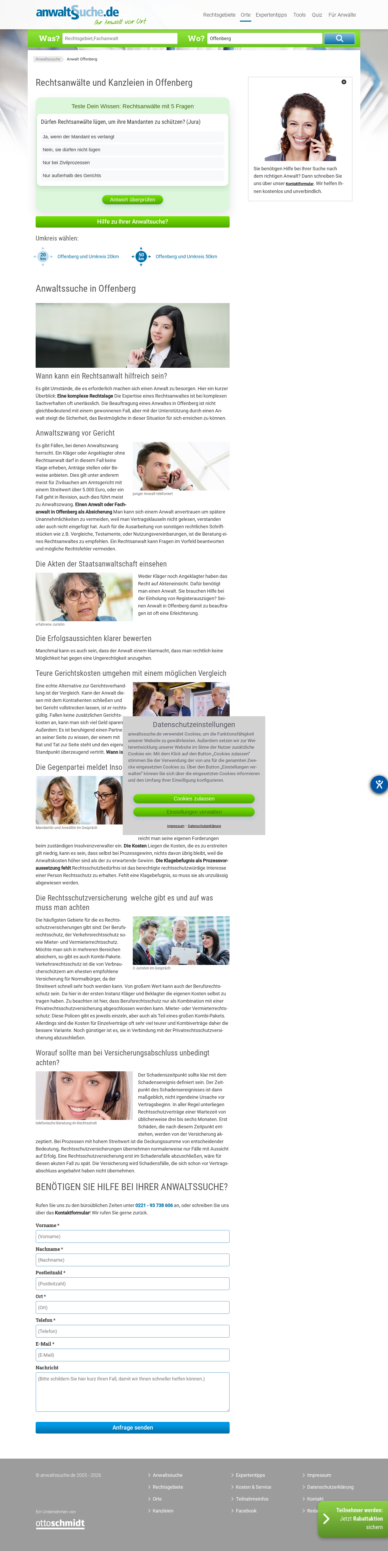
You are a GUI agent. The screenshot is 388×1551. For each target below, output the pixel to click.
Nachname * (49, 1249)
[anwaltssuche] (92, 25)
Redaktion (317, 1511)
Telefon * (45, 1320)
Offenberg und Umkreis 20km (88, 256)
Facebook (246, 1511)
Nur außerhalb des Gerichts (72, 175)
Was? (49, 38)
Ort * (41, 1296)
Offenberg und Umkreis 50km (186, 256)
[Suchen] (339, 39)
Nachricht (47, 1367)
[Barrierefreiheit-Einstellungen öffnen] (379, 784)
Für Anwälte (342, 15)
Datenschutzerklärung (324, 1487)
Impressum (319, 1475)
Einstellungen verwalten (194, 812)
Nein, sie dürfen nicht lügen (71, 149)
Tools (299, 15)
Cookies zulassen (194, 799)
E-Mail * (45, 1344)
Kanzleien (163, 1511)
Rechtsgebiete (219, 15)
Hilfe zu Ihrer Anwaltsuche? (132, 221)
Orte (245, 15)
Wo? (196, 38)
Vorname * (47, 1225)
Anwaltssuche (48, 59)
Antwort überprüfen (132, 199)
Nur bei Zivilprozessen (66, 162)
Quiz (317, 15)
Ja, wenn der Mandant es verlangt (78, 136)
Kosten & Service (253, 1487)
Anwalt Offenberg (82, 59)
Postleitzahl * (50, 1272)
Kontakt (315, 1499)
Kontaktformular (300, 184)
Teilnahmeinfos (252, 1499)
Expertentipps (271, 15)
